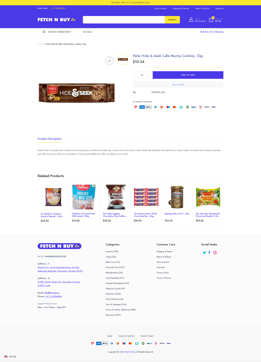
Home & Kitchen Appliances (121, 309)
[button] (11, 356)
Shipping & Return (164, 251)
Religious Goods (115, 288)
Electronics (113, 314)
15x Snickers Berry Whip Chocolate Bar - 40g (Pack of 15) (145, 214)
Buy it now (178, 84)
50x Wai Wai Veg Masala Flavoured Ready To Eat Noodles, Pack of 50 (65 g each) (208, 214)
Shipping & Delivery (181, 8)
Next (223, 208)
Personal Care (115, 267)
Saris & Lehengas (116, 304)
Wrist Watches (115, 299)
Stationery (113, 293)
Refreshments (114, 272)
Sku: (134, 92)
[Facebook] (210, 251)
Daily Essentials (115, 277)
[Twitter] (205, 251)
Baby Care (113, 262)
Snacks (112, 251)
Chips (111, 256)
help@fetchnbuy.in (52, 292)
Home (40, 44)
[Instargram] (215, 251)
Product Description (50, 139)
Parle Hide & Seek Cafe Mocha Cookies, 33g (168, 55)
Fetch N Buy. (130, 351)
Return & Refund (202, 8)
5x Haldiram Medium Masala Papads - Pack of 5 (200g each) (53, 215)
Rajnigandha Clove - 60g (177, 213)
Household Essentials (117, 283)
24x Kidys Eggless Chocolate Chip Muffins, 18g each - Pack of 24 (114, 214)
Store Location (160, 8)
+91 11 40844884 (53, 296)
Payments (219, 8)
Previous (38, 208)
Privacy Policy (163, 272)
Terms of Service (164, 277)
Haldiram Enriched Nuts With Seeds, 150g (83, 214)
